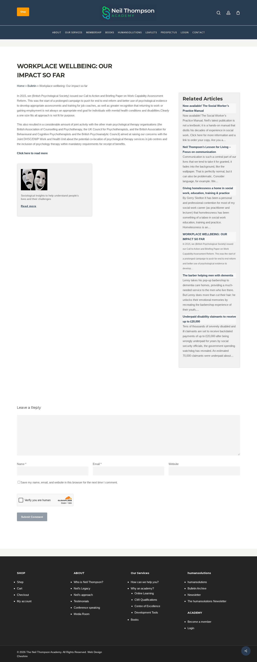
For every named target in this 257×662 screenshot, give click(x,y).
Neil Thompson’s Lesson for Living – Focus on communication (207, 149)
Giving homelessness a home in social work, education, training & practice (208, 191)
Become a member (199, 621)
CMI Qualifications (146, 599)
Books (135, 619)
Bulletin (31, 85)
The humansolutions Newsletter (207, 601)
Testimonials (81, 601)
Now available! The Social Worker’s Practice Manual (206, 108)
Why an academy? (142, 588)
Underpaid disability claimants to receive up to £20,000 (209, 319)
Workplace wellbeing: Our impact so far (205, 237)
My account (24, 601)
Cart (19, 588)
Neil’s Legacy (82, 588)
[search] (218, 13)
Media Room (82, 614)
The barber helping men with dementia (208, 275)
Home (20, 85)
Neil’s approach (83, 594)
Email (97, 464)
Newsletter (194, 594)
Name (21, 464)
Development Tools (146, 612)
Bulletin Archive (197, 588)
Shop (20, 582)
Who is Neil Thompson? (88, 582)
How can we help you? (145, 582)
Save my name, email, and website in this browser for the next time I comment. (69, 482)
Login (191, 628)
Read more (28, 206)
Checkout (23, 594)
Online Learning (144, 593)
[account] (228, 13)
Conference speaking (87, 607)
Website (174, 464)
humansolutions (197, 582)
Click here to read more (32, 153)
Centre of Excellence (147, 606)
